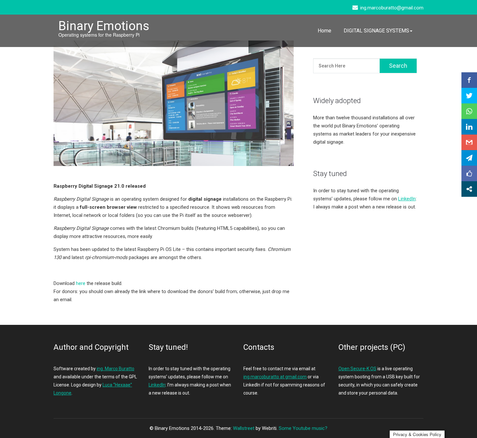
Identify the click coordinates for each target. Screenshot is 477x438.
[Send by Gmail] (469, 142)
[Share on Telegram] (469, 158)
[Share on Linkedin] (469, 127)
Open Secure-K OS (357, 368)
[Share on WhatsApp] (469, 111)
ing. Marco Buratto (115, 368)
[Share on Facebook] (469, 80)
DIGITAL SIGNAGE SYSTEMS (376, 31)
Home (324, 31)
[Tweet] (469, 95)
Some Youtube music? (303, 428)
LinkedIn (407, 199)
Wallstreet (243, 428)
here (80, 283)
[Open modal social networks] (469, 189)
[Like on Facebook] (469, 173)
